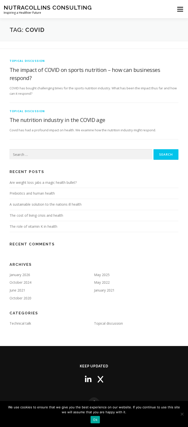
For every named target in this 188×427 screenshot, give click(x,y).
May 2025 (102, 274)
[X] (100, 379)
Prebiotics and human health (32, 193)
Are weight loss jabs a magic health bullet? (43, 182)
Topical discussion (27, 61)
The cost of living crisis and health (36, 215)
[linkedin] (88, 379)
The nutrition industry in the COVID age (57, 119)
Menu (180, 9)
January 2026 (20, 274)
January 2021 (104, 290)
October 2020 (20, 298)
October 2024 (20, 282)
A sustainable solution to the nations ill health (46, 204)
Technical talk (20, 323)
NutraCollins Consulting (48, 7)
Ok (95, 420)
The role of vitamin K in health (33, 226)
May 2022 (102, 282)
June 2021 (17, 290)
